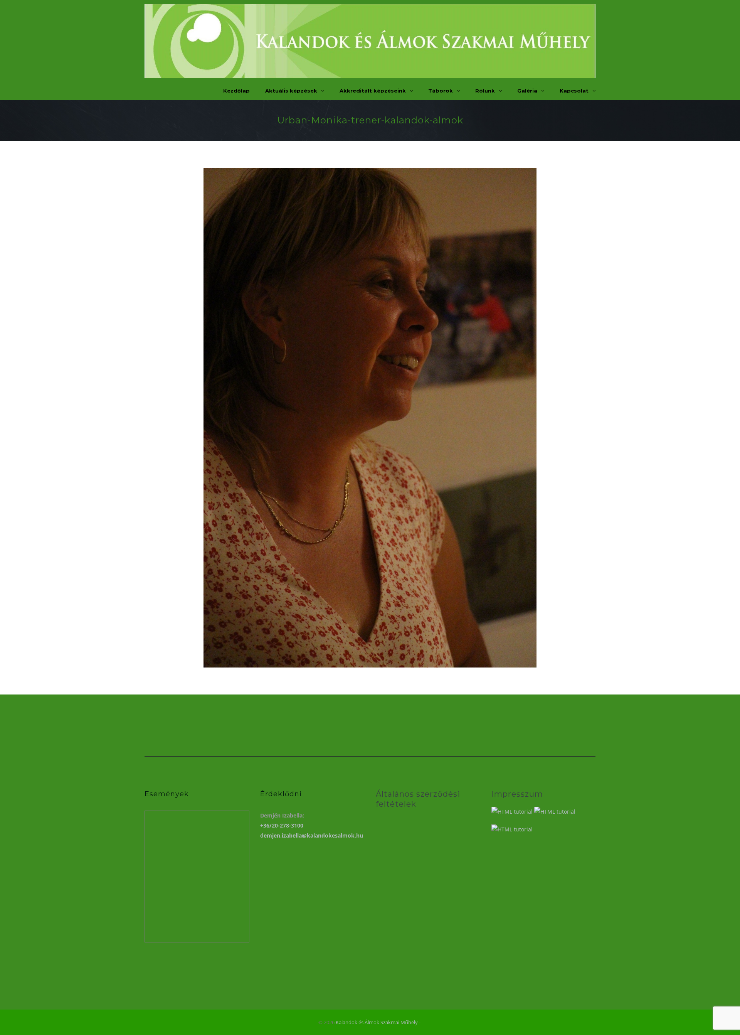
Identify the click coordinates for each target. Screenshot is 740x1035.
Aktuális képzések (291, 91)
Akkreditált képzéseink (373, 91)
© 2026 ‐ (370, 1022)
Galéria (527, 91)
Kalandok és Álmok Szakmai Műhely (377, 1022)
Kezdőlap (236, 91)
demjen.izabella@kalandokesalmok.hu (311, 835)
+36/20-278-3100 (281, 825)
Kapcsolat (574, 91)
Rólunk (485, 91)
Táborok (440, 91)
